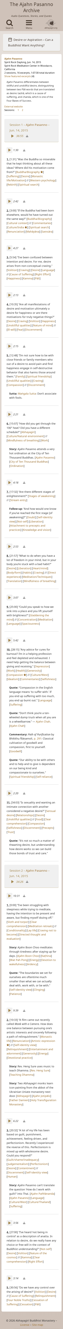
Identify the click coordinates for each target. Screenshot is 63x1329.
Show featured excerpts (18, 76)
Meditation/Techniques (37, 577)
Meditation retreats (41, 926)
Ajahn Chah (43, 721)
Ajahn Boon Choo (28, 956)
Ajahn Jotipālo (41, 1096)
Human (12, 1176)
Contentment (26, 1168)
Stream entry (18, 500)
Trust (10, 832)
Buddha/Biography (28, 172)
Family (20, 376)
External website (13, 106)
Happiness (14, 278)
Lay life (31, 930)
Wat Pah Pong (19, 960)
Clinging (39, 989)
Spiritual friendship (39, 376)
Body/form (14, 572)
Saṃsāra (47, 231)
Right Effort (42, 274)
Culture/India (16, 227)
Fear (20, 329)
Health (21, 670)
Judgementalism (18, 1164)
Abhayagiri (28, 432)
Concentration (27, 619)
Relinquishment (17, 1049)
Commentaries (42, 223)
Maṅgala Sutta (27, 393)
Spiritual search (28, 184)
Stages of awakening (42, 496)
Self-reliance (44, 776)
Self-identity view (20, 989)
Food (39, 819)
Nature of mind (42, 325)
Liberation (36, 521)
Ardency (32, 964)
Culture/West (39, 675)
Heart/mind (40, 568)
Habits (27, 572)
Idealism (12, 679)
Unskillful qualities (19, 325)
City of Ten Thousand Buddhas (29, 461)
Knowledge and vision (36, 530)
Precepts (47, 828)
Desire (25, 176)
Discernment (33, 329)
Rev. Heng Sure (40, 1070)
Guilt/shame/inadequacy (22, 1159)
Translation (14, 581)
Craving (24, 270)
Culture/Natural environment (25, 436)
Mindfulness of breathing (23, 440)
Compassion (15, 385)
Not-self (22, 521)
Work (44, 440)
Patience (15, 994)
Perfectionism (39, 1164)
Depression (42, 666)
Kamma (28, 278)
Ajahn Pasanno (13, 58)
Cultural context (17, 223)
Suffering (13, 176)
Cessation (26, 1304)
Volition (12, 270)
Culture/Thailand (39, 1202)
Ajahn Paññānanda (42, 1193)
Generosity (34, 670)
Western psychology (42, 180)
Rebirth (12, 184)
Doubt (31, 517)
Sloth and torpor (17, 922)
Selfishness (48, 679)
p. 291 (37, 738)
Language (48, 270)
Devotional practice (19, 1057)
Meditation (45, 619)
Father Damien (19, 1100)
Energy (34, 960)
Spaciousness (30, 623)
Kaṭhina (46, 956)
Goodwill (15, 751)
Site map (37, 1325)
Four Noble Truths (18, 1300)
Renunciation (15, 231)
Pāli (37, 278)
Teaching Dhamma (21, 1074)
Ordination (17, 466)
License (24, 1325)
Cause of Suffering (21, 274)
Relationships (25, 815)
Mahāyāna (32, 231)
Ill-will (11, 329)
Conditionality (16, 930)
